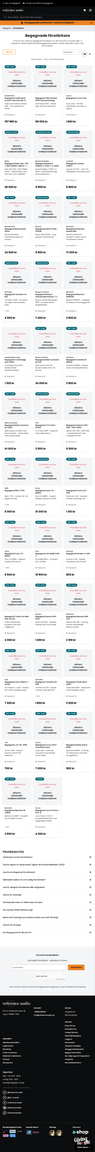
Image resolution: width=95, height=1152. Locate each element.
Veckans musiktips (73, 1046)
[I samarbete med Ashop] (80, 1132)
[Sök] (5, 17)
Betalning (7, 1049)
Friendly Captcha (60, 979)
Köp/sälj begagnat (73, 1036)
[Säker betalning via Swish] (19, 1131)
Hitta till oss (70, 1026)
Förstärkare (18, 28)
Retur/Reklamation (73, 1063)
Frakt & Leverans (10, 1052)
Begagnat (7, 28)
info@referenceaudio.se (44, 1015)
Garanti (6, 1059)
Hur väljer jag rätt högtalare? (77, 1056)
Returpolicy (8, 1063)
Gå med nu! (76, 967)
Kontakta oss (70, 1029)
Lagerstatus (8, 1046)
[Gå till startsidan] (13, 10)
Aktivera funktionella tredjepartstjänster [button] (17, 83)
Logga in (68, 1039)
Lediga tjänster (71, 1032)
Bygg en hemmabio (73, 1052)
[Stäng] (91, 22)
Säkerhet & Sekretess (12, 1056)
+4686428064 (40, 1012)
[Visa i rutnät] (84, 54)
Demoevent (70, 1042)
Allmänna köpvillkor (11, 1042)
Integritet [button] (69, 1059)
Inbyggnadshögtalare (74, 1049)
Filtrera (9, 52)
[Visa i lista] (90, 54)
